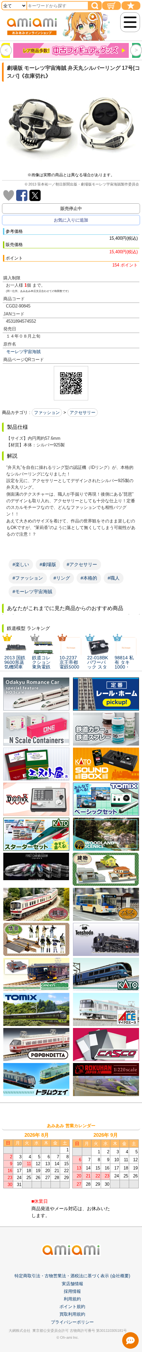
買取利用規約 (72, 1314)
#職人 (114, 578)
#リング (61, 578)
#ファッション (28, 578)
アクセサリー (82, 412)
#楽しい (21, 564)
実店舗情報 (72, 1283)
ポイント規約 (72, 1306)
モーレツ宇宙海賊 (23, 351)
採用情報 (72, 1291)
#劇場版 (48, 564)
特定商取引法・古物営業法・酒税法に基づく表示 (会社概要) (72, 1275)
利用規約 (72, 1298)
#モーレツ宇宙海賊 (32, 591)
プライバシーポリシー (72, 1322)
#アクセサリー (82, 564)
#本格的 (89, 578)
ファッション (47, 412)
